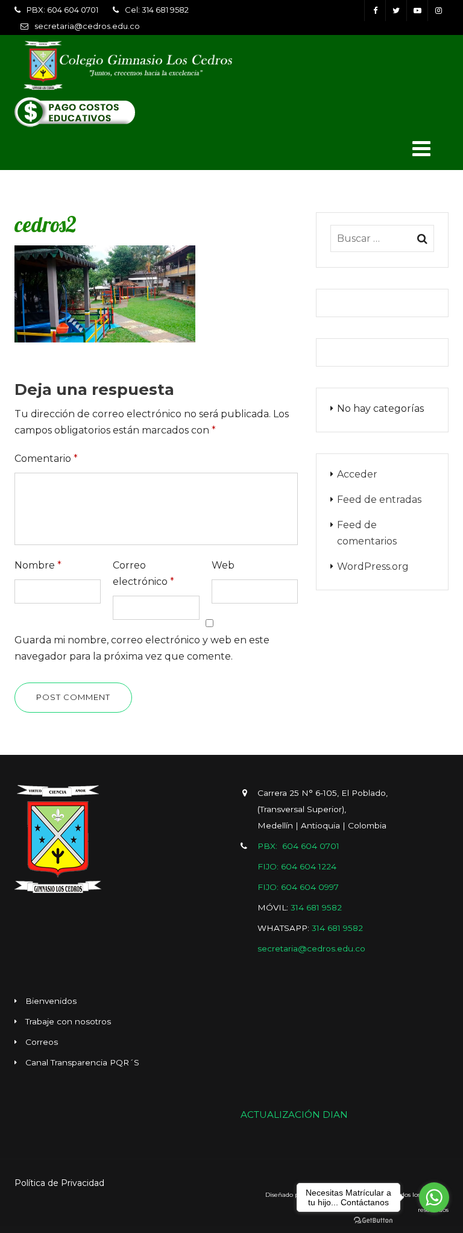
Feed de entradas (379, 499)
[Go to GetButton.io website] (373, 1221)
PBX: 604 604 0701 (62, 9)
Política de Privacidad (59, 1183)
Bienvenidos (51, 1001)
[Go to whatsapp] (434, 1197)
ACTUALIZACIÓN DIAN (294, 1114)
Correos (41, 1042)
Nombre (37, 565)
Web (223, 565)
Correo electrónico (143, 573)
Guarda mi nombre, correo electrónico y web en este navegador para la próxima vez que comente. (141, 648)
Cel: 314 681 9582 (157, 9)
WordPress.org (373, 566)
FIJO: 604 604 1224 (296, 866)
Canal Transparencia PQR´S (82, 1062)
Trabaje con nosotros (68, 1021)
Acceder (357, 474)
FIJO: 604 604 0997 (298, 887)
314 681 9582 (316, 907)
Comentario (46, 458)
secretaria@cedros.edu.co (87, 26)
